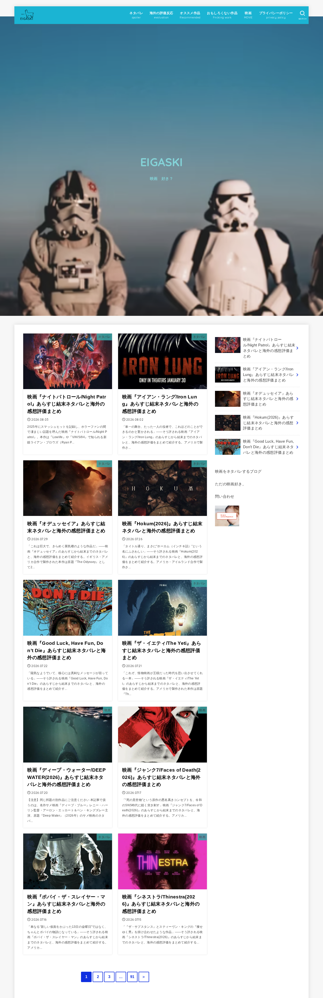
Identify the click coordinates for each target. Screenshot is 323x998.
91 (132, 977)
